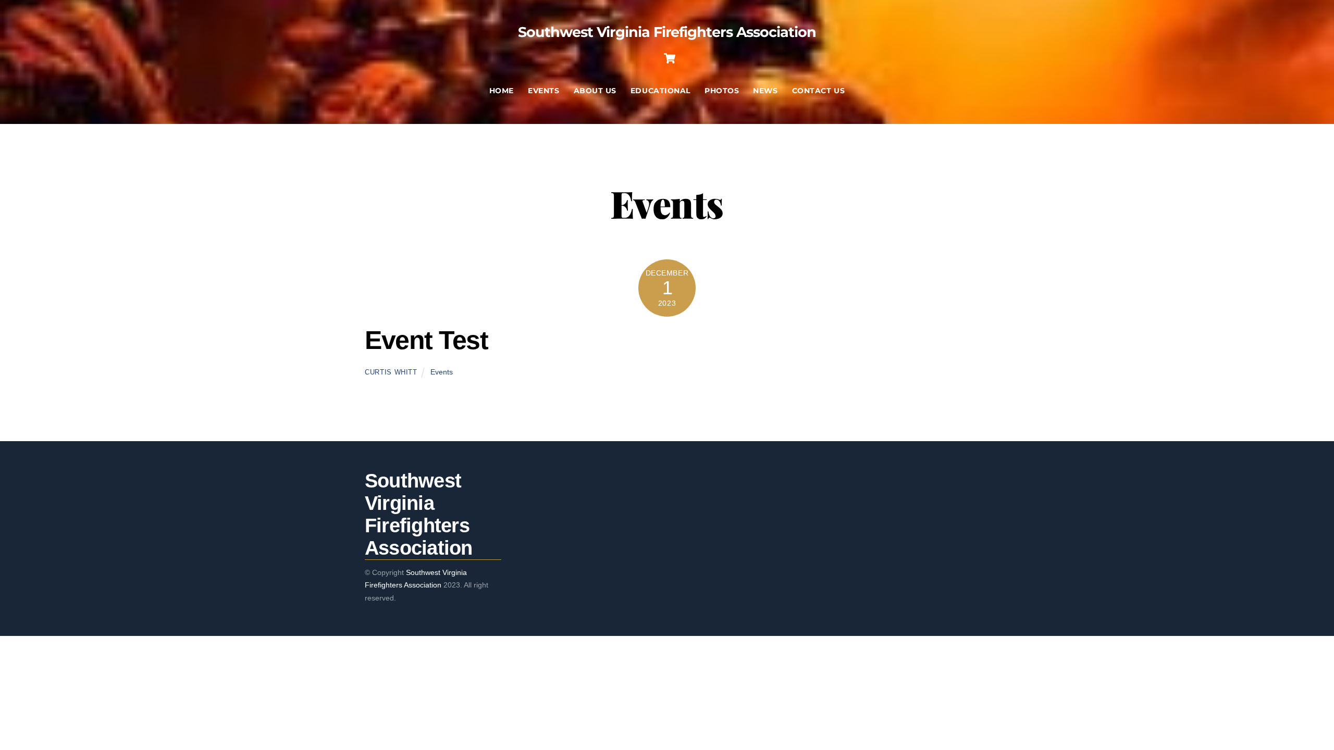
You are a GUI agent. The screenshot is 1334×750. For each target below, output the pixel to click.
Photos (722, 90)
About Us (595, 90)
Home (501, 90)
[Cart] (669, 58)
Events (543, 90)
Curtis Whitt (391, 372)
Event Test (426, 340)
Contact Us (818, 90)
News (765, 90)
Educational (660, 90)
